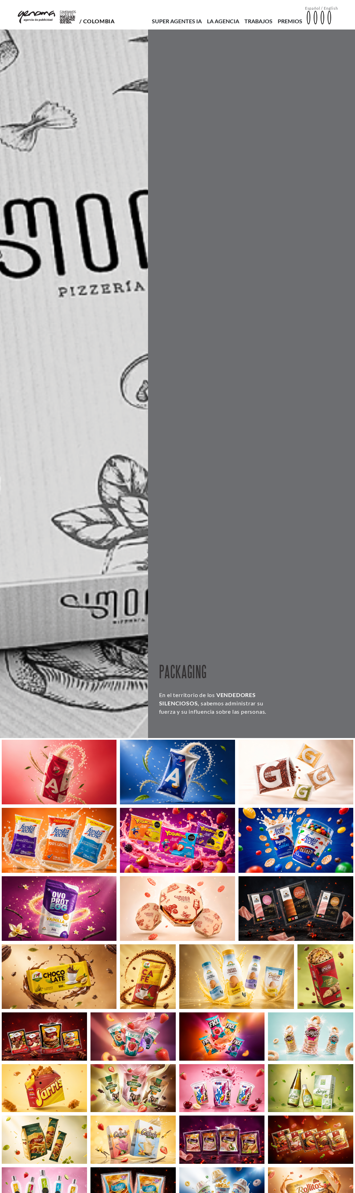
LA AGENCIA (223, 21)
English (331, 8)
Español (312, 8)
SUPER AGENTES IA (177, 21)
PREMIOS (290, 21)
